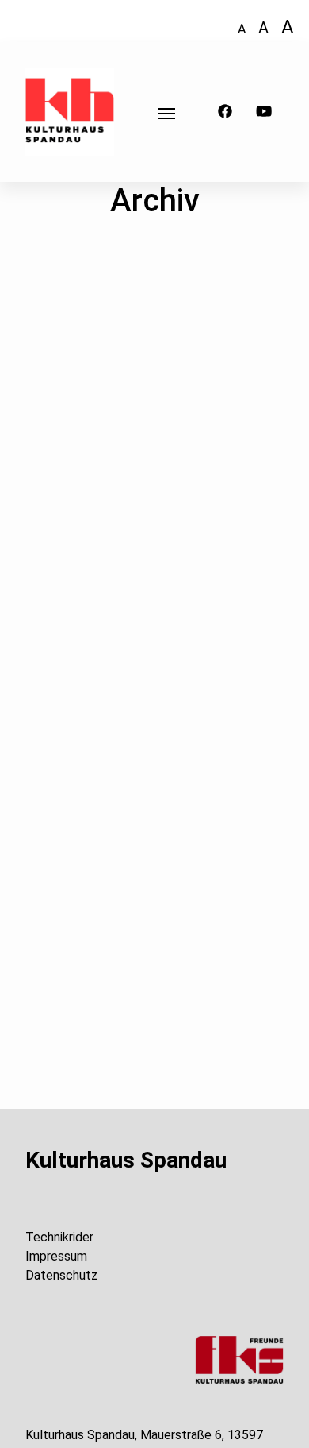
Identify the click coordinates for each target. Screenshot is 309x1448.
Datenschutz (61, 1275)
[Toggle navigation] (166, 112)
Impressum (56, 1256)
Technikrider (59, 1237)
